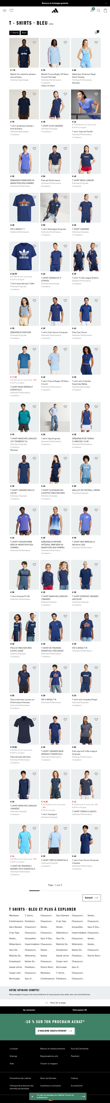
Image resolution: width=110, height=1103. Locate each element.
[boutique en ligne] (55, 11)
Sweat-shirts (15, 967)
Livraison (14, 1049)
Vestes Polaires (45, 950)
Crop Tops (14, 933)
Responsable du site (49, 1056)
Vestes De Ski (30, 961)
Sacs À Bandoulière (31, 979)
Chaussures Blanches (31, 950)
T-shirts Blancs (29, 916)
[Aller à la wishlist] (11, 10)
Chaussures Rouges (31, 973)
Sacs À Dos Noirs (46, 938)
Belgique (59, 1099)
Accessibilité (76, 1086)
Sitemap (13, 1056)
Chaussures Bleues (31, 927)
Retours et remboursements (52, 1049)
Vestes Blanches (45, 956)
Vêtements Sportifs (30, 956)
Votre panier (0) (80, 1010)
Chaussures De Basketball (47, 961)
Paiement (75, 1056)
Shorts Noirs (47, 967)
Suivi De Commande (79, 1049)
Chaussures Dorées (31, 933)
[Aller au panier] (105, 10)
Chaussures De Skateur (47, 921)
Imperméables (32, 944)
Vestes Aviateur (13, 938)
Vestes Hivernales (46, 927)
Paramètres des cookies (20, 1078)
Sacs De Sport (13, 950)
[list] (50, 33)
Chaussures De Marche (47, 933)
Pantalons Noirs (30, 921)
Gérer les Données (48, 1078)
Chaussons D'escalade (46, 944)
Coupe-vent (15, 973)
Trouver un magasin (49, 1064)
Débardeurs (15, 944)
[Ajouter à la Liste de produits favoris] (34, 43)
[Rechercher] (98, 10)
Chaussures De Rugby (47, 916)
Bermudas (14, 979)
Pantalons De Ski (31, 967)
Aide (12, 1064)
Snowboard (14, 961)
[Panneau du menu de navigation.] (4, 10)
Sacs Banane (15, 927)
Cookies (74, 1078)
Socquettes (30, 938)
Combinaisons (16, 921)
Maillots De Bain (14, 956)
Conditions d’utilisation (50, 1086)
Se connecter (29, 1010)
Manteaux (14, 916)
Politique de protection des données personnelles (22, 1087)
